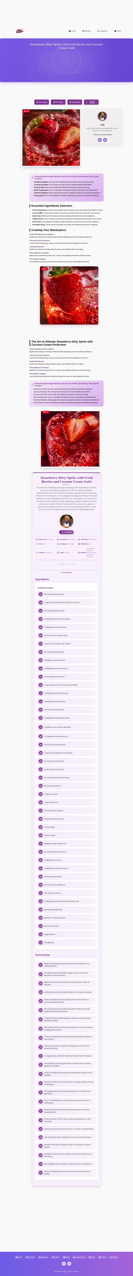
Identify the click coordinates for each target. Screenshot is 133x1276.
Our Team (31, 1257)
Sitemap (114, 1257)
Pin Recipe (59, 102)
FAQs (92, 1257)
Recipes (88, 31)
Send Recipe (76, 102)
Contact (103, 1257)
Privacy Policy (80, 1257)
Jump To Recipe (92, 102)
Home (74, 31)
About (119, 31)
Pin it (27, 111)
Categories (104, 31)
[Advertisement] (58, 13)
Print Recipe (43, 102)
